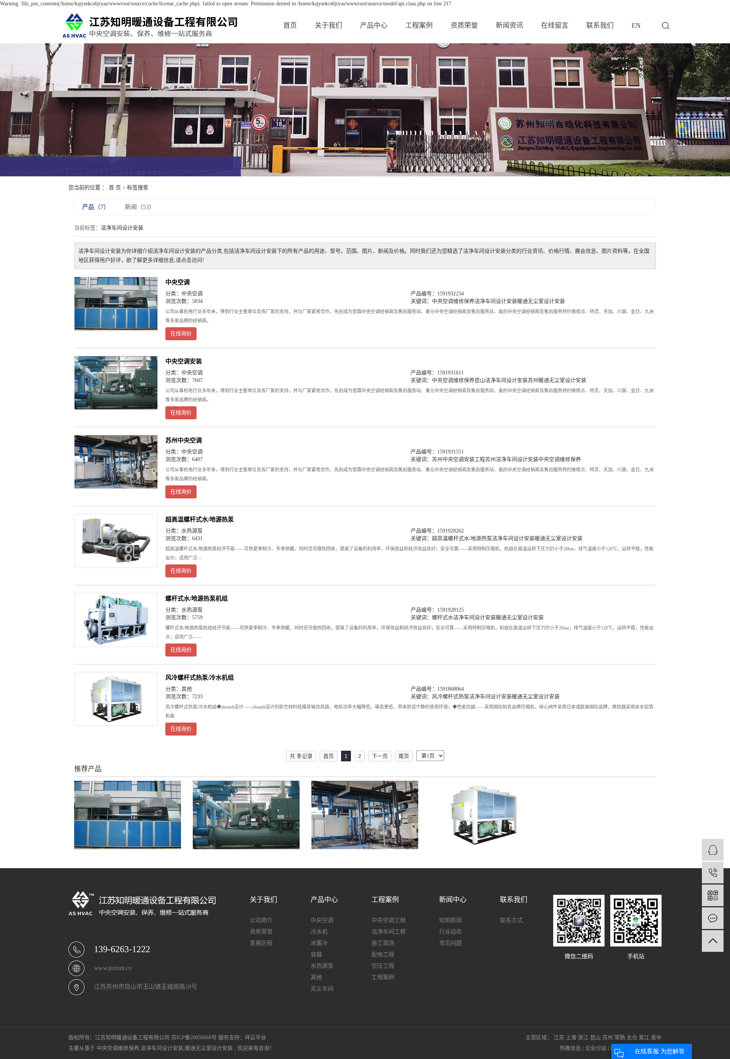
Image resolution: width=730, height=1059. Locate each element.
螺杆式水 (442, 617)
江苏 (559, 1037)
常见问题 (450, 943)
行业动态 (450, 932)
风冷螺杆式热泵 (450, 696)
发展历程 (261, 943)
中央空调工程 (388, 920)
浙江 (583, 1037)
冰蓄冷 (319, 943)
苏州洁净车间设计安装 (511, 459)
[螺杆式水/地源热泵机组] (116, 620)
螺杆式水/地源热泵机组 (196, 598)
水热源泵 (192, 531)
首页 (290, 25)
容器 (316, 954)
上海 (571, 1037)
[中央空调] (116, 304)
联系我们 (600, 25)
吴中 (656, 1037)
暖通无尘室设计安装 (541, 301)
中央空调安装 (183, 361)
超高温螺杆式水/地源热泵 (199, 519)
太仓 (632, 1037)
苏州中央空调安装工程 (458, 459)
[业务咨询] (713, 850)
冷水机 (319, 932)
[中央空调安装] (116, 383)
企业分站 (595, 1048)
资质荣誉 (464, 25)
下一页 (380, 756)
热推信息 (570, 1048)
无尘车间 (322, 989)
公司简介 (261, 920)
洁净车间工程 (388, 932)
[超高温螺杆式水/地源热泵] (116, 541)
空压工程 (382, 966)
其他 (186, 689)
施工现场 (382, 943)
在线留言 (554, 25)
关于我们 (328, 25)
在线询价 (181, 333)
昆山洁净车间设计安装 (501, 380)
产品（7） (96, 207)
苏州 (607, 1037)
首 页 (115, 187)
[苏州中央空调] (116, 462)
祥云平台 (255, 1037)
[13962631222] (713, 872)
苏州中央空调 (183, 440)
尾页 (403, 756)
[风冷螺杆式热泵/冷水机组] (116, 699)
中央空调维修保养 (453, 301)
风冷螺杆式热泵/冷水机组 (199, 677)
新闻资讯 (509, 25)
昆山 (595, 1037)
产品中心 (373, 25)
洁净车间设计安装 (495, 301)
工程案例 (419, 25)
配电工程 (382, 954)
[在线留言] (713, 918)
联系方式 (511, 920)
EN (636, 25)
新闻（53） (140, 207)
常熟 (619, 1037)
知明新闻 (450, 920)
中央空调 (177, 282)
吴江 (644, 1037)
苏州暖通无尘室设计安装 (557, 380)
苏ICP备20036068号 (194, 1037)
